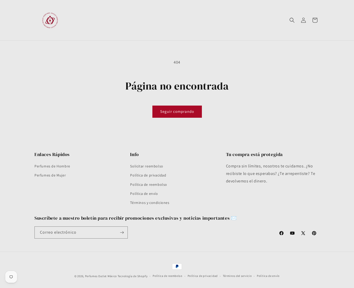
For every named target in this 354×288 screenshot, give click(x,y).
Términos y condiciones (149, 202)
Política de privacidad (148, 175)
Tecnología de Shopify (133, 276)
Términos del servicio (237, 276)
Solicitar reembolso (146, 166)
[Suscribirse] (122, 232)
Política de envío (144, 193)
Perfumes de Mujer (50, 175)
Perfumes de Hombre (52, 166)
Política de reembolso (148, 184)
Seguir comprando (177, 111)
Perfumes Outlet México (101, 276)
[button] (292, 20)
